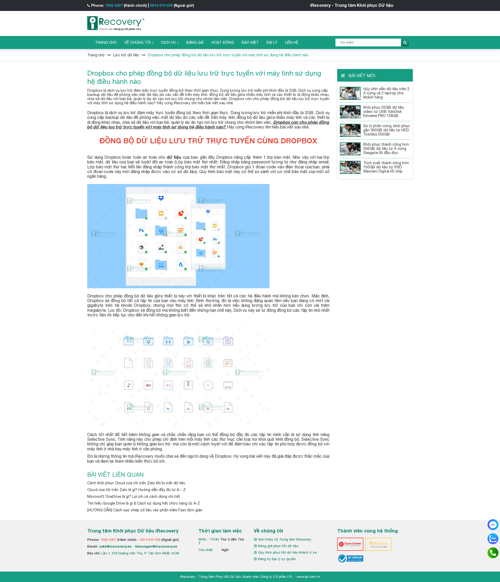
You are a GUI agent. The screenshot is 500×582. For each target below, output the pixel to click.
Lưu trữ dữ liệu (126, 55)
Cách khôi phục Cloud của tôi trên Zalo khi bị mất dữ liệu (136, 483)
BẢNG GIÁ (195, 42)
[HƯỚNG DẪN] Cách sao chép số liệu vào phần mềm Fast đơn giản (144, 510)
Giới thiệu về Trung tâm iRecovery (284, 539)
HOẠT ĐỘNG (222, 42)
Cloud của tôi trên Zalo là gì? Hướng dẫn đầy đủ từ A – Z (136, 490)
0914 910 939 (161, 5)
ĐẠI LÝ (271, 42)
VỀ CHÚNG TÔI (137, 42)
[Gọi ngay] (493, 552)
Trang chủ (95, 55)
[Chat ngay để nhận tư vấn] (493, 524)
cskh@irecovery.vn (115, 546)
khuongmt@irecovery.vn (156, 546)
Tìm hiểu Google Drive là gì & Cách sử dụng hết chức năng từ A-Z (143, 503)
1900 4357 (114, 5)
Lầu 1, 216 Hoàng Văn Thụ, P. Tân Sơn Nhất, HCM (140, 553)
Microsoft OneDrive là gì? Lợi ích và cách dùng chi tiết (133, 496)
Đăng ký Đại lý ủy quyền (277, 559)
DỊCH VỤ (168, 42)
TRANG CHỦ (106, 42)
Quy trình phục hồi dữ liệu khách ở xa (287, 552)
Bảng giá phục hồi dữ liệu (278, 546)
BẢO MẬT (250, 42)
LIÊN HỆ (291, 42)
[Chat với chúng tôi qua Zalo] (493, 538)
